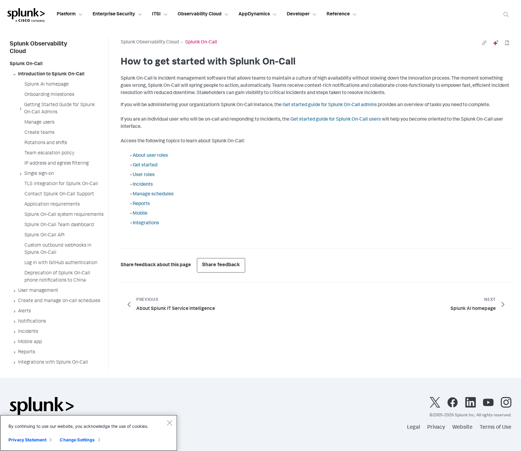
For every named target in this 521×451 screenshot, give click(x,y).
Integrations (146, 223)
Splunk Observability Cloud (150, 42)
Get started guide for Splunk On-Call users (335, 119)
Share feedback (221, 265)
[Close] (169, 423)
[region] (88, 433)
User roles (144, 175)
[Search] (505, 14)
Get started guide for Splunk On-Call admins (330, 105)
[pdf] (507, 43)
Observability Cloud (200, 14)
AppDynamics (254, 14)
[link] (484, 43)
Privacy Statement (27, 439)
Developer (298, 14)
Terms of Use (495, 427)
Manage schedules (153, 194)
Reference (338, 14)
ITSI (156, 14)
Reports (141, 204)
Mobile (140, 213)
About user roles (150, 155)
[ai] (495, 43)
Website (462, 427)
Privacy (436, 427)
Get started (145, 165)
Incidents (143, 184)
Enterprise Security (114, 14)
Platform (66, 14)
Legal (413, 427)
